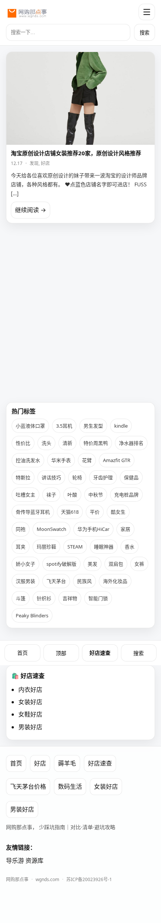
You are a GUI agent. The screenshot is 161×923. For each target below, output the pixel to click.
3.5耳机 (64, 425)
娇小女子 (25, 563)
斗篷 (20, 598)
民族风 (84, 581)
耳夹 (20, 546)
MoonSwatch (51, 529)
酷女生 (118, 511)
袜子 (51, 494)
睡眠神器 (103, 546)
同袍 (20, 529)
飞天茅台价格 (28, 786)
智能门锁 (98, 598)
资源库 (34, 860)
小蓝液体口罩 (30, 425)
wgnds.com (47, 879)
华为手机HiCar (93, 529)
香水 (129, 546)
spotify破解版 (61, 563)
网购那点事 (17, 879)
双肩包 (116, 563)
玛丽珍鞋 (46, 546)
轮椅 (77, 477)
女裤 (139, 563)
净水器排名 (131, 443)
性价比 (23, 443)
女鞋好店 (30, 714)
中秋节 (95, 494)
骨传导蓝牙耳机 (33, 511)
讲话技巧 (51, 477)
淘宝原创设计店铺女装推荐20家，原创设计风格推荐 (76, 153)
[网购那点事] (27, 12)
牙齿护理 (103, 477)
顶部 (61, 653)
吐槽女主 (25, 494)
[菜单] (147, 12)
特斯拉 (23, 477)
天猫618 (70, 511)
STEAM (75, 546)
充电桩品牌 (126, 494)
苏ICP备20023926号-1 (89, 879)
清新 (67, 443)
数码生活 (70, 786)
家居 (125, 529)
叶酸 (72, 494)
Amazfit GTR (116, 460)
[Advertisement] (80, 309)
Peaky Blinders (32, 615)
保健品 (131, 477)
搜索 (144, 33)
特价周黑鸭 (95, 443)
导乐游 (15, 860)
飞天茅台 (56, 581)
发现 (34, 163)
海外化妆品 (115, 581)
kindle (121, 425)
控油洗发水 (28, 460)
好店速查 (99, 652)
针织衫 (44, 598)
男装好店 (30, 727)
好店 (45, 163)
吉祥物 (70, 598)
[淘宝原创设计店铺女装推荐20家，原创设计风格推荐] (80, 98)
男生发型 (93, 425)
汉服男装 (25, 581)
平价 (95, 511)
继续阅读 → (30, 210)
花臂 (87, 460)
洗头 (46, 443)
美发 (92, 563)
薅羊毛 (67, 763)
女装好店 (30, 702)
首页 (22, 652)
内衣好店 (30, 689)
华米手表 (61, 460)
